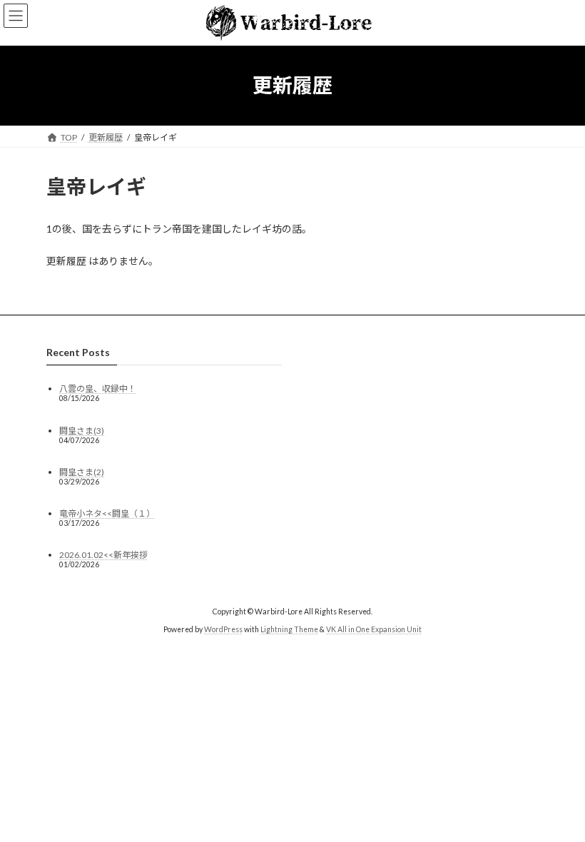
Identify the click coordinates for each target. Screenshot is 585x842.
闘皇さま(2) (81, 472)
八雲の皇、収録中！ (97, 388)
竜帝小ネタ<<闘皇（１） (107, 513)
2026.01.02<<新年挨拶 (103, 554)
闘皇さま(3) (81, 430)
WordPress (223, 629)
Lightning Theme (289, 629)
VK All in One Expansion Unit (374, 629)
